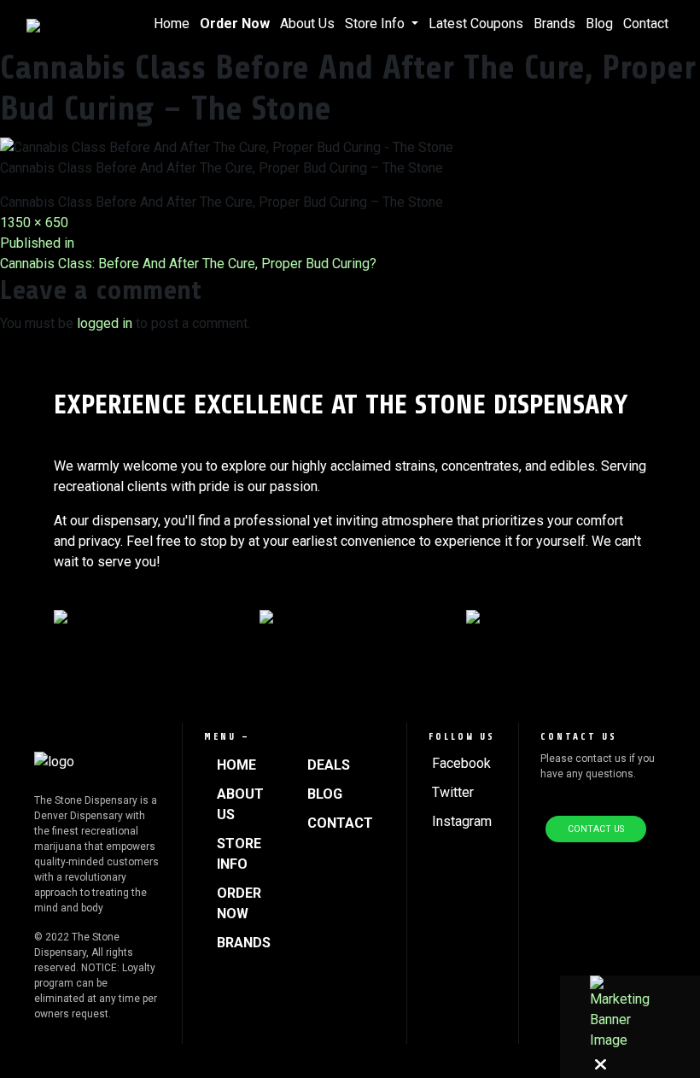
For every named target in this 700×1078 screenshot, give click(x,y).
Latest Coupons (476, 23)
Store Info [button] (376, 23)
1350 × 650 (34, 222)
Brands (554, 23)
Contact (645, 23)
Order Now (235, 23)
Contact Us (596, 829)
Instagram (462, 821)
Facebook (461, 763)
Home (172, 23)
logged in (104, 323)
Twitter (453, 792)
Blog (599, 23)
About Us (307, 23)
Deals (328, 765)
